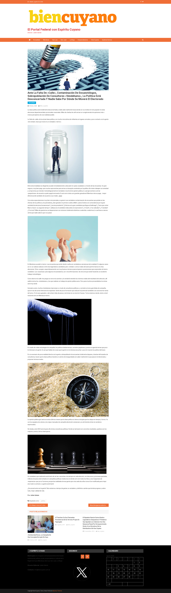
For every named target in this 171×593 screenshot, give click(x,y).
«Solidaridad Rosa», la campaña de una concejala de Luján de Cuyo (39, 536)
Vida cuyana (95, 40)
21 (129, 573)
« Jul (108, 584)
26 (119, 577)
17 (108, 573)
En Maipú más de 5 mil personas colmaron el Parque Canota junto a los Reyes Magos (39, 505)
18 (113, 573)
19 (119, 573)
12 (119, 569)
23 (140, 573)
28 (129, 577)
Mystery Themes (57, 591)
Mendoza (46, 40)
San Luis (54, 40)
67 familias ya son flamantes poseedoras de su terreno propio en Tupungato (67, 520)
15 (134, 569)
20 (124, 573)
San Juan (64, 40)
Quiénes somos (107, 40)
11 (113, 569)
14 (129, 569)
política (43, 501)
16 (140, 569)
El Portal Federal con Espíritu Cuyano (54, 29)
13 (124, 569)
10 (108, 569)
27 (124, 577)
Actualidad (36, 40)
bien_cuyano (44, 106)
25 (113, 577)
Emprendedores (83, 40)
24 (108, 577)
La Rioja (72, 40)
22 (134, 573)
